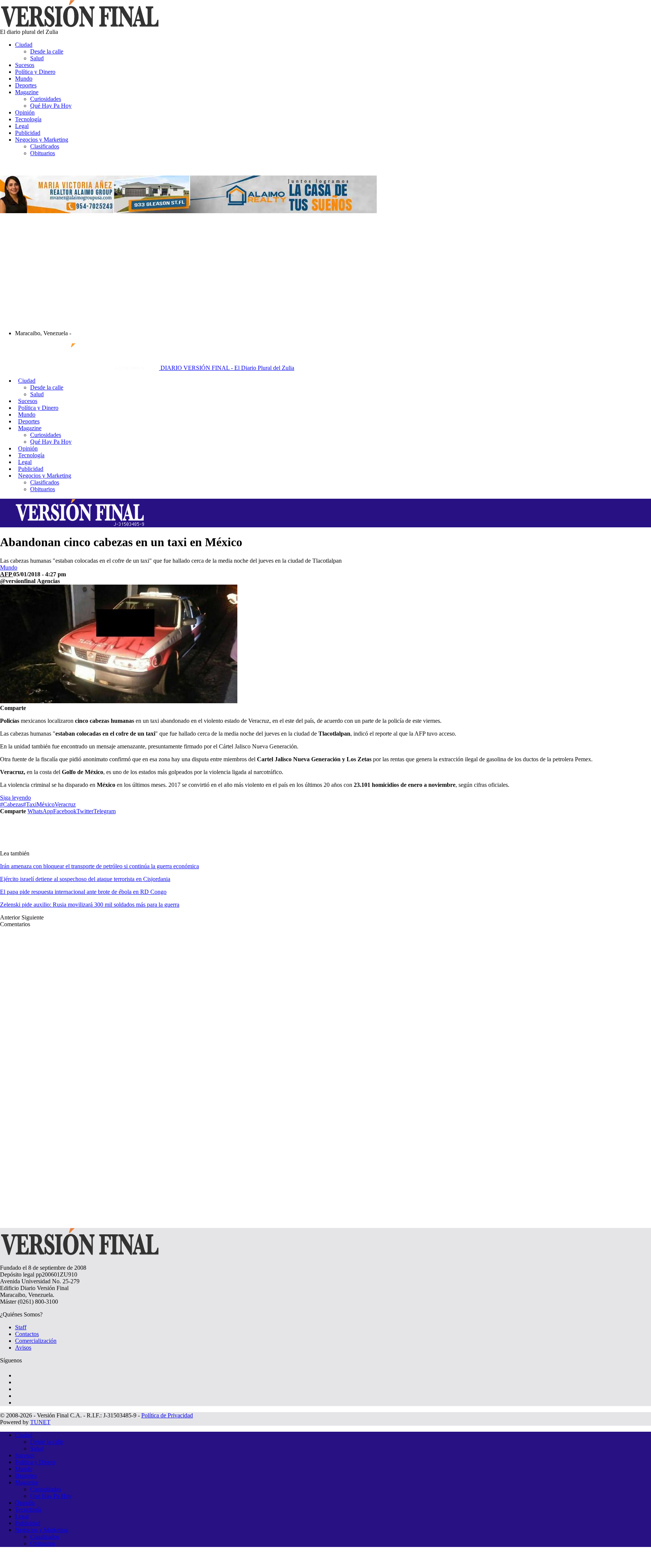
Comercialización (36, 1341)
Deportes (26, 85)
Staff (20, 1327)
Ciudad (23, 44)
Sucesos (24, 65)
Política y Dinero (35, 72)
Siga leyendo (15, 797)
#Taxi (30, 804)
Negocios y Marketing (41, 139)
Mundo (23, 78)
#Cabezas (11, 804)
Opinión (25, 112)
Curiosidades (45, 99)
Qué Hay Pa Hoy (51, 105)
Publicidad (27, 133)
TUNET (40, 1422)
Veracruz (65, 804)
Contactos (27, 1334)
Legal (22, 126)
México (46, 804)
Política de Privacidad (167, 1415)
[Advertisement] (325, 271)
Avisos (23, 1347)
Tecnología (28, 119)
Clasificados (44, 146)
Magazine (26, 92)
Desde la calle (46, 51)
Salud (37, 58)
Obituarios (42, 153)
